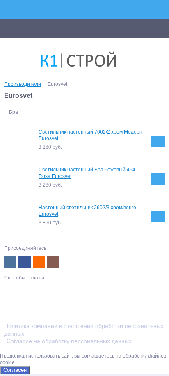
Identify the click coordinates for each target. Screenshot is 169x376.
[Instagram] (53, 262)
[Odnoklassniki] (39, 262)
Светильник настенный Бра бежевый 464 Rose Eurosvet (87, 173)
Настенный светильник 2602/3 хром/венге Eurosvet (87, 211)
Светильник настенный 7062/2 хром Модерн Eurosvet (90, 135)
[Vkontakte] (10, 262)
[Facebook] (24, 262)
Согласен (15, 370)
